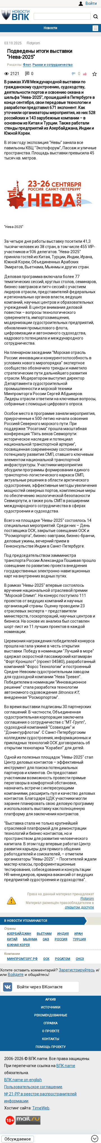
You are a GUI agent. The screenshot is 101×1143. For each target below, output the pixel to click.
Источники (50, 1007)
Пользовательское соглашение (33, 1087)
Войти (91, 3)
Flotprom (33, 43)
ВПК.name (65, 1065)
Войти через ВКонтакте (40, 986)
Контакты (50, 1039)
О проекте (50, 1031)
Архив (50, 999)
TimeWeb (40, 1108)
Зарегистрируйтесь (77, 970)
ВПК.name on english (23, 1080)
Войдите (16, 974)
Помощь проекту (51, 1047)
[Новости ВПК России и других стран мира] (15, 18)
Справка (50, 1023)
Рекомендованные (50, 1015)
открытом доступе (79, 907)
